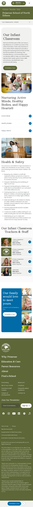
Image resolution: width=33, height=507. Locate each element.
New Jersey (12, 9)
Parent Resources (10, 366)
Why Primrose (9, 356)
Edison (18, 9)
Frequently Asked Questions (23, 389)
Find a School (8, 376)
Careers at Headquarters (5, 394)
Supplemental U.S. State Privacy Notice (11, 432)
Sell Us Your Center (7, 385)
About (4, 371)
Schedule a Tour (14, 503)
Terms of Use (4, 426)
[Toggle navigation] (29, 3)
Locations (21, 385)
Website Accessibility (6, 429)
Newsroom (21, 382)
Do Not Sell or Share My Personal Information (13, 438)
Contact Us (21, 393)
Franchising (5, 382)
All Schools (5, 9)
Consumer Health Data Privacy (9, 435)
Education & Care (10, 361)
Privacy (14, 426)
